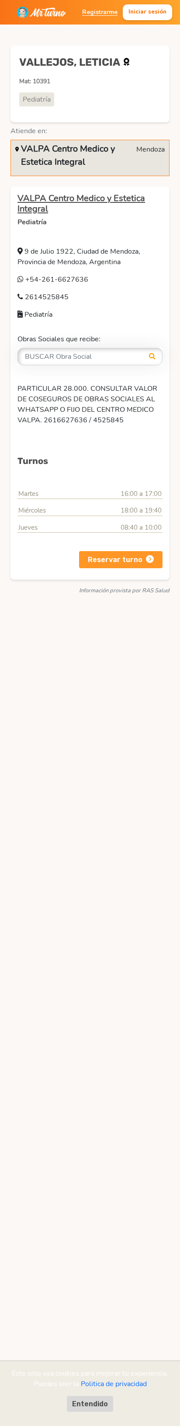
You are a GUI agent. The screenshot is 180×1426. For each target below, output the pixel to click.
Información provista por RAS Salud (124, 590)
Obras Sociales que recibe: (58, 339)
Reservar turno (115, 560)
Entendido (90, 1403)
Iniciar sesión (147, 12)
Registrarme (100, 12)
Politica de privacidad (114, 1383)
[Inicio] (41, 12)
